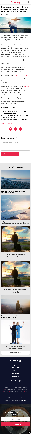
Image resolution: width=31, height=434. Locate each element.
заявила (26, 86)
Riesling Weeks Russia (15, 391)
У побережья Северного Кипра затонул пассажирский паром (15, 116)
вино (26, 391)
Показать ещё (15, 353)
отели (5, 391)
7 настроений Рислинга (20, 387)
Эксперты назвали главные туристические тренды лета (15, 255)
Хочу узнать (15, 424)
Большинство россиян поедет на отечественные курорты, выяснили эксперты (15, 291)
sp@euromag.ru (23, 400)
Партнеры (15, 373)
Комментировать (10, 154)
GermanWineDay (22, 389)
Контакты (15, 368)
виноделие (7, 387)
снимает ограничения (20, 75)
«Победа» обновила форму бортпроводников (15, 347)
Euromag (15, 2)
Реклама (15, 370)
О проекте (15, 365)
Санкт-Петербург (9, 389)
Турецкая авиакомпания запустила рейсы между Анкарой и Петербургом (15, 222)
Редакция (15, 376)
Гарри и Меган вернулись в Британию (15, 120)
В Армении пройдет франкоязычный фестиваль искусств (15, 112)
